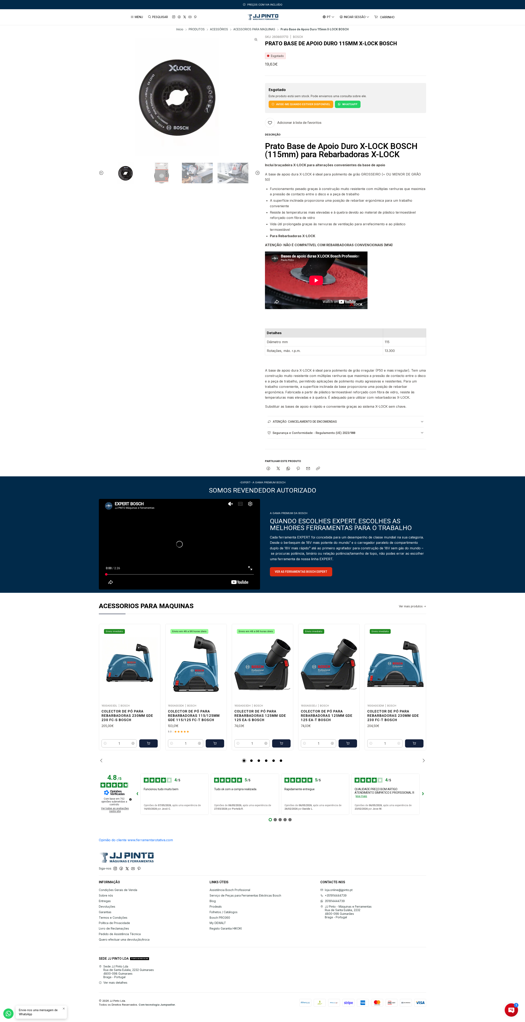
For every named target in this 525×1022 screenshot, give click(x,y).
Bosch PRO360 (220, 917)
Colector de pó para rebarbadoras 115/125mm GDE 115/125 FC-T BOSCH (194, 715)
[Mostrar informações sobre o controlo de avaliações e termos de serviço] (130, 799)
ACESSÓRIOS (219, 29)
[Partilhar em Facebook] (268, 468)
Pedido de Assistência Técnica (120, 934)
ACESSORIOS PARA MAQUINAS (254, 29)
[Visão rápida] (153, 663)
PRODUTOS (197, 29)
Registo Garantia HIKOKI (226, 928)
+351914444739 (336, 895)
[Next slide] (257, 173)
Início (179, 29)
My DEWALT (218, 923)
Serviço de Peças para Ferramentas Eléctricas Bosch (245, 895)
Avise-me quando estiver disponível (303, 104)
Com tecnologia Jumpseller (157, 1004)
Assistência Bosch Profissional (230, 890)
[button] (244, 760)
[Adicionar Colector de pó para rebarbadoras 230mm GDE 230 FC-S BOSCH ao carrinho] (148, 743)
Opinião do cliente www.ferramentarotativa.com (136, 840)
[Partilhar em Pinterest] (298, 468)
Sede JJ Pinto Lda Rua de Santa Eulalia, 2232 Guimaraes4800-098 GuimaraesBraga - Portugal (128, 972)
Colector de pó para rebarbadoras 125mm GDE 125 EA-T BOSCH (327, 715)
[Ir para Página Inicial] (262, 17)
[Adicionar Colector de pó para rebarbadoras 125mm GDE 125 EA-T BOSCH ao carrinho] (348, 743)
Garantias (105, 912)
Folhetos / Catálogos (223, 912)
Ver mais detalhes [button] (115, 982)
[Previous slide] (102, 173)
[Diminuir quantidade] (105, 743)
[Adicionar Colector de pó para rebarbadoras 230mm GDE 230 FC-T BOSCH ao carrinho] (414, 743)
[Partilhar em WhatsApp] (288, 468)
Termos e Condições (113, 917)
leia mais (361, 796)
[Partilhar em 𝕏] (278, 468)
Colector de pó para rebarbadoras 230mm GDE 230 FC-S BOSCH (127, 715)
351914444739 (335, 901)
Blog (213, 901)
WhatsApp (349, 104)
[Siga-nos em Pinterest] (195, 17)
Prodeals (216, 906)
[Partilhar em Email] (308, 468)
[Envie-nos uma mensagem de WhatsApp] (8, 1013)
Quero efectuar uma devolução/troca (124, 939)
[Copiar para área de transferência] (318, 468)
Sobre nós (106, 895)
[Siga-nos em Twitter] (184, 17)
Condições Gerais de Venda (118, 890)
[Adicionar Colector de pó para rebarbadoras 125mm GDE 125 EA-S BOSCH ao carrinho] (281, 743)
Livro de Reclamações (114, 928)
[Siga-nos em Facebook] (179, 17)
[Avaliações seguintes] (423, 794)
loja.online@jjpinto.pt (339, 890)
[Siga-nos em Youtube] (190, 17)
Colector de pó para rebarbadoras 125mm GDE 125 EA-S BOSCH (260, 715)
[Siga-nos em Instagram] (174, 17)
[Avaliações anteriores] (137, 794)
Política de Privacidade (114, 923)
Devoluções (107, 906)
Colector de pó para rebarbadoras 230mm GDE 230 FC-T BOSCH (393, 715)
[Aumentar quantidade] (133, 743)
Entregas (105, 901)
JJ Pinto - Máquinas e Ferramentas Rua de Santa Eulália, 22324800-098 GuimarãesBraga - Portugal (348, 912)
